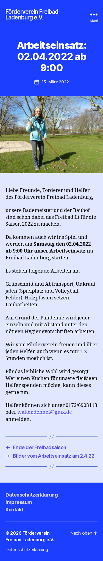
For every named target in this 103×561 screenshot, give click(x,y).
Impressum (18, 502)
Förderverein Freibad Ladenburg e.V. (32, 14)
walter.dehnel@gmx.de (44, 412)
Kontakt (14, 509)
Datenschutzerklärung (31, 495)
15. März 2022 (55, 81)
